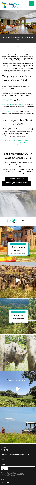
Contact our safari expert (16, 179)
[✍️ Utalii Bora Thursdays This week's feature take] (18, 316)
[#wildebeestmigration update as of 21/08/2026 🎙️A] (18, 280)
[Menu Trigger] (31, 3)
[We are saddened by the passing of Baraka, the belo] (18, 353)
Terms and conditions (4, 482)
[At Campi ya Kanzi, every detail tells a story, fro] (18, 425)
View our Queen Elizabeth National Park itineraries (16, 183)
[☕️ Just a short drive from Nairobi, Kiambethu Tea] (18, 389)
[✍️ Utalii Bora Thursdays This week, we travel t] (18, 244)
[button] (4, 468)
